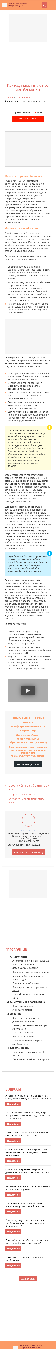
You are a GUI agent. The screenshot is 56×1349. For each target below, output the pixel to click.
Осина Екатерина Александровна (28, 833)
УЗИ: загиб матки (22, 1009)
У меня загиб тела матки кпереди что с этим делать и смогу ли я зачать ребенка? (28, 1097)
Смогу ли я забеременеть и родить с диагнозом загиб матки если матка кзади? (27, 1171)
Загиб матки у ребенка (25, 967)
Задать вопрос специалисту (28, 852)
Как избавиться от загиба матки (30, 971)
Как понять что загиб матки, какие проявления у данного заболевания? (25, 1205)
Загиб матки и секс (23, 1036)
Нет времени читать (28, 118)
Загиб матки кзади (23, 1005)
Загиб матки (11, 233)
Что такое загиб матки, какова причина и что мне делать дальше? (27, 1188)
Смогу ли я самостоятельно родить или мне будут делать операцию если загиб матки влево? (26, 1152)
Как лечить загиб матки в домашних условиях (26, 1019)
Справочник (16, 950)
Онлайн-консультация (28, 764)
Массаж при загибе (23, 1032)
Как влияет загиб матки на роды (30, 1059)
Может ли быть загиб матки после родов (29, 787)
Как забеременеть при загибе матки (26, 800)
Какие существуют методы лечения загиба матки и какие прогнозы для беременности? (24, 1223)
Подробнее (13, 1104)
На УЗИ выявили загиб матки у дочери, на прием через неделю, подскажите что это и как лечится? (27, 1115)
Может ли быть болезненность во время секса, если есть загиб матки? (27, 1134)
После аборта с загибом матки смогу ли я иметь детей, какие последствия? (27, 1242)
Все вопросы (28, 1278)
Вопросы (13, 1089)
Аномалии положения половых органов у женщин (30, 962)
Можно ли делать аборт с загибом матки (27, 1042)
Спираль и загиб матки (22, 794)
